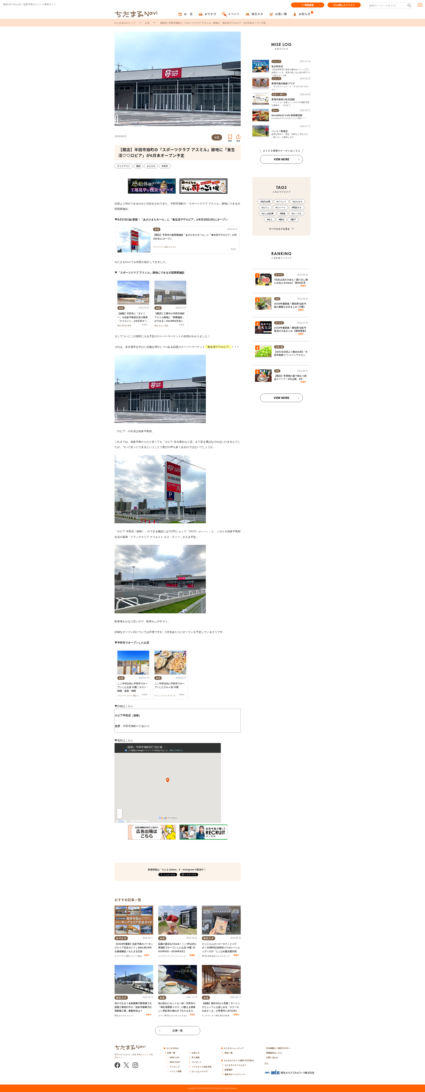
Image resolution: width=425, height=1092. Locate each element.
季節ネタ (297, 207)
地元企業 (223, 1015)
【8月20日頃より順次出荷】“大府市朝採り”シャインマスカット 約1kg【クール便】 (291, 355)
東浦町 (192, 955)
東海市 (301, 310)
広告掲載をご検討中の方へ (278, 1048)
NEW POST (175, 1062)
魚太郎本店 (277, 66)
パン (181, 956)
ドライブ (133, 956)
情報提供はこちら (274, 1053)
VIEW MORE (281, 159)
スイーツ (187, 956)
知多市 (148, 1014)
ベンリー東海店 (279, 131)
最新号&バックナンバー (235, 1074)
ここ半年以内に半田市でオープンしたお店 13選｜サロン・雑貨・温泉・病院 (132, 687)
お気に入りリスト (345, 4)
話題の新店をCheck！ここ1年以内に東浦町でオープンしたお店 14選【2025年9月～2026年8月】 (177, 947)
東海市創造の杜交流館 (283, 99)
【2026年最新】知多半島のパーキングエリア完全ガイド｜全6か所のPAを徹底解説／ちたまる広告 (134, 947)
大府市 (146, 955)
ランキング (175, 1066)
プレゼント (197, 1062)
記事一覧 (178, 1030)
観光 (140, 956)
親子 (294, 219)
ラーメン (175, 956)
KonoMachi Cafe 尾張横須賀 (286, 115)
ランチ (161, 956)
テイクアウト (120, 956)
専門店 (204, 956)
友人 (270, 219)
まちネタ (219, 956)
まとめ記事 (268, 213)
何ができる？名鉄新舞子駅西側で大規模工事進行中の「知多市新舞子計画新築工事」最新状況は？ (133, 1007)
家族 (229, 1015)
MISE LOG (174, 1057)
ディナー (167, 956)
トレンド (130, 1015)
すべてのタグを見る (279, 228)
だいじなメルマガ (200, 1071)
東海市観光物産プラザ (283, 83)
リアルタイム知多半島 (202, 1066)
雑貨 (210, 956)
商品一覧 (229, 1053)
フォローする (190, 874)
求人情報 (196, 1057)
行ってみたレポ (230, 956)
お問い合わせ (272, 1057)
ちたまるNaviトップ (124, 22)
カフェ (161, 1015)
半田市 (192, 1014)
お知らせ (196, 1053)
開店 (128, 956)
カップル (297, 213)
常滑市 (236, 955)
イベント (282, 201)
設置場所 (229, 1069)
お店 (147, 22)
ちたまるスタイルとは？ (236, 1065)
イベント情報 (176, 1071)
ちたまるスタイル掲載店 (188, 1015)
